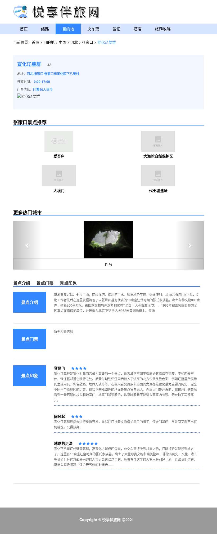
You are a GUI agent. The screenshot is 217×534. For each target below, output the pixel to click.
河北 (74, 42)
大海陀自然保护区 (158, 156)
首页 (24, 29)
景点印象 (68, 283)
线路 (45, 29)
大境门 (59, 190)
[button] (27, 245)
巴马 (108, 264)
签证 (116, 29)
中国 (62, 42)
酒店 (138, 29)
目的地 (68, 29)
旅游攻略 (163, 29)
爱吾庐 (59, 156)
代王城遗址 (158, 190)
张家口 (87, 42)
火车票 (93, 29)
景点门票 (45, 283)
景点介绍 (21, 283)
